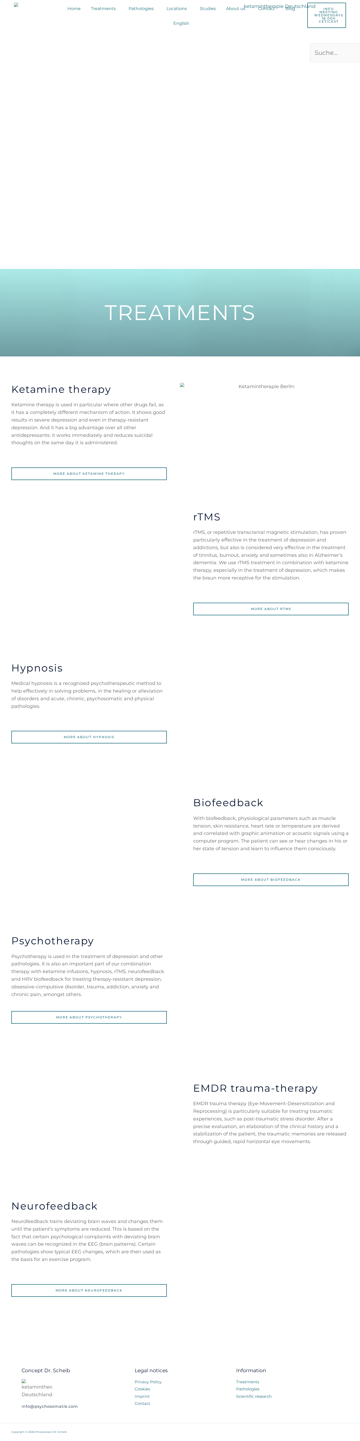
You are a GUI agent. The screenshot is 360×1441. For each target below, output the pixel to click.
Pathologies (141, 8)
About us (235, 8)
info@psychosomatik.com (50, 1406)
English (181, 23)
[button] (104, 9)
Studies (208, 8)
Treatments (103, 8)
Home (74, 8)
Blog (290, 8)
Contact (266, 8)
